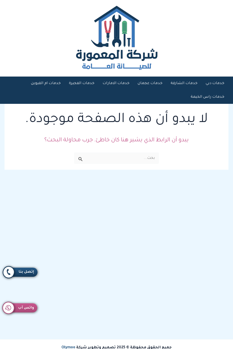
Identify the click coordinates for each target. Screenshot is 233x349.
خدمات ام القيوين (46, 83)
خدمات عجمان (150, 83)
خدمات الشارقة (184, 83)
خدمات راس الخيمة (207, 97)
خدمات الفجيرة (81, 83)
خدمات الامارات (116, 83)
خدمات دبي (215, 83)
